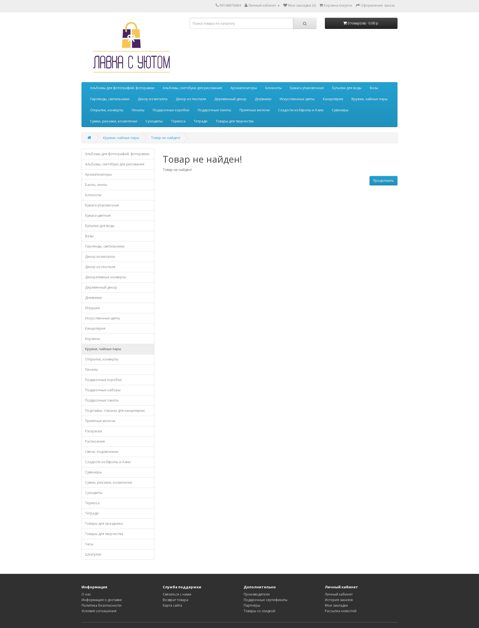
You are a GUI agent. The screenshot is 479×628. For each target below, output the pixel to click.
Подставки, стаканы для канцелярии (115, 410)
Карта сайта (172, 605)
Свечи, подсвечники (101, 451)
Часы (89, 544)
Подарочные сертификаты (265, 599)
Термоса (178, 121)
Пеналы (138, 110)
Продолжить (383, 180)
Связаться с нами (177, 594)
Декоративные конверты (105, 277)
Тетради (200, 121)
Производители (257, 594)
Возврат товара (175, 599)
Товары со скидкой (259, 611)
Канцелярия (333, 99)
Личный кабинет (339, 594)
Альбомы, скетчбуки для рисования (192, 87)
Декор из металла (152, 99)
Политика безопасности (101, 605)
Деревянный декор (230, 99)
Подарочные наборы (103, 390)
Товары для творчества (235, 121)
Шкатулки (93, 554)
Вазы (374, 87)
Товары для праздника (104, 523)
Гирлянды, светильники (109, 99)
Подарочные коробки (171, 110)
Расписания (95, 441)
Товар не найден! (165, 137)
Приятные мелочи (255, 110)
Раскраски (93, 431)
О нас (86, 594)
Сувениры (340, 110)
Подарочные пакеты (214, 110)
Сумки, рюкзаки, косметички (113, 121)
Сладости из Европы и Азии (300, 110)
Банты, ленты (96, 184)
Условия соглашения (98, 611)
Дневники (263, 99)
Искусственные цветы (297, 99)
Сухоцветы (154, 121)
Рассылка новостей (340, 611)
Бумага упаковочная (307, 87)
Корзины (92, 338)
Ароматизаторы (243, 87)
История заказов (339, 599)
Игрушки (92, 308)
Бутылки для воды (346, 87)
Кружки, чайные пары (369, 99)
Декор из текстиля (191, 99)
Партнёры (252, 605)
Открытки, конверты (106, 110)
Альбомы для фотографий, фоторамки (122, 87)
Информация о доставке (101, 599)
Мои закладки (336, 605)
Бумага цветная (98, 215)
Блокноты (273, 87)
